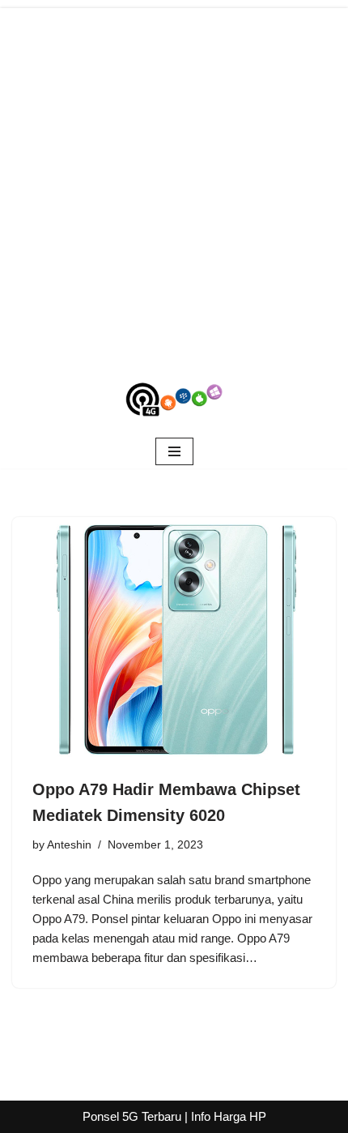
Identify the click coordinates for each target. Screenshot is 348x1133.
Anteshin (69, 845)
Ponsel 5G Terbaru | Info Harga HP (174, 1116)
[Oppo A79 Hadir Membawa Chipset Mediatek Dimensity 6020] (174, 638)
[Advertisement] (174, 182)
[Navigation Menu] (174, 451)
